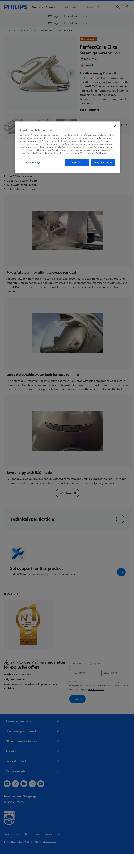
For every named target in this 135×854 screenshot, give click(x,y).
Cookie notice (100, 153)
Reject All (75, 162)
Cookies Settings (30, 162)
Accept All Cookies (101, 162)
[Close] (114, 126)
